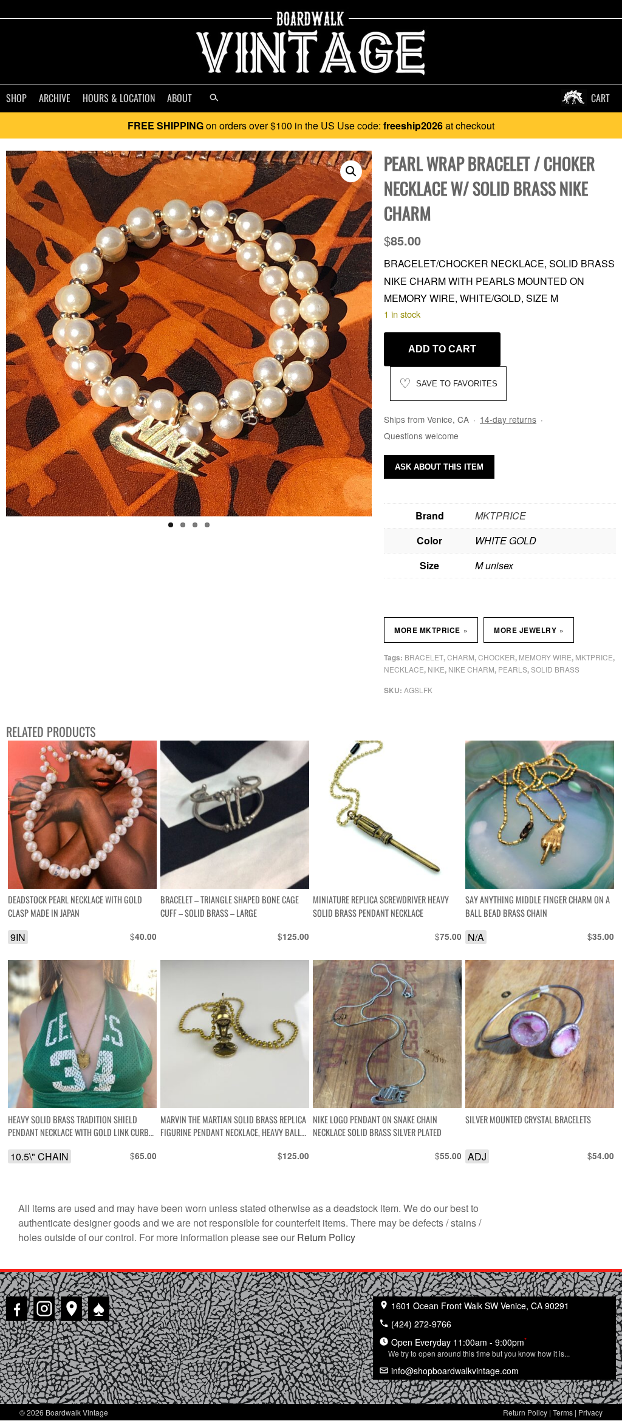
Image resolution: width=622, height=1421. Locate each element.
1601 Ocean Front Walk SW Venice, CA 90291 (479, 1305)
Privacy (590, 1412)
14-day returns (508, 419)
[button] (351, 171)
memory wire (545, 657)
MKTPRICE (500, 515)
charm (460, 657)
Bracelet (424, 657)
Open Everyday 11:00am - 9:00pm (479, 1346)
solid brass (555, 669)
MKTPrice (594, 657)
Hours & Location (119, 98)
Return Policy (326, 1237)
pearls (512, 669)
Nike (436, 669)
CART (600, 98)
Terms (563, 1412)
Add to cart (442, 349)
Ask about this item (439, 466)
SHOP (16, 98)
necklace (404, 669)
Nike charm (471, 669)
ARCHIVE (54, 98)
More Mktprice (430, 630)
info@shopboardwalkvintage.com (454, 1371)
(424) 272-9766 (420, 1324)
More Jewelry (529, 630)
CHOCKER (496, 657)
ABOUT (179, 98)
